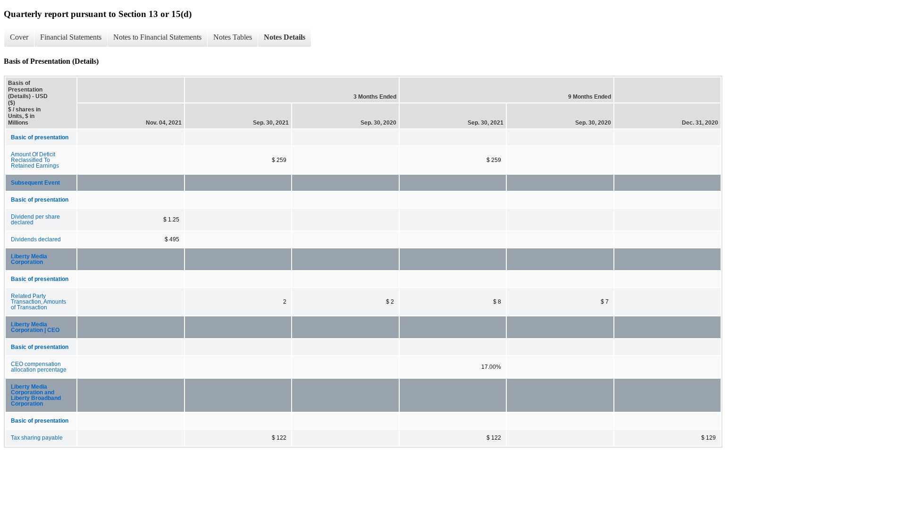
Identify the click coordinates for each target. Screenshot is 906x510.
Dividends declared (36, 239)
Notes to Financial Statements (157, 37)
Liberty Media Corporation (29, 259)
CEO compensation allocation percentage (39, 367)
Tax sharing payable (37, 438)
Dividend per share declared (35, 219)
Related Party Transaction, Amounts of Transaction (38, 301)
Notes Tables (232, 37)
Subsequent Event (35, 183)
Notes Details (284, 37)
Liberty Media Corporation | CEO (35, 327)
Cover (19, 37)
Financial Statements (70, 37)
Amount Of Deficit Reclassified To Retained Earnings (35, 160)
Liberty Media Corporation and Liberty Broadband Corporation (36, 395)
